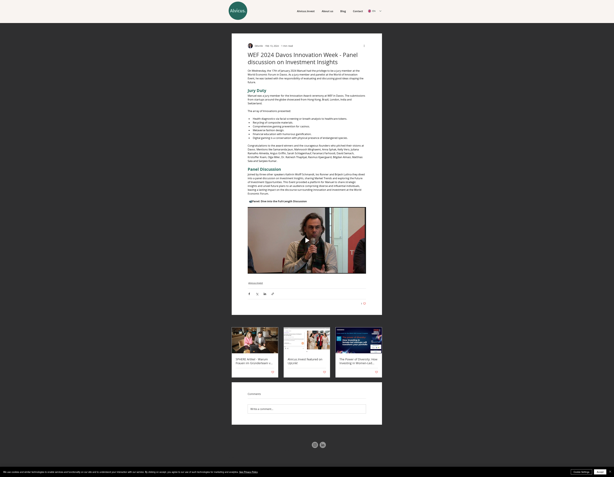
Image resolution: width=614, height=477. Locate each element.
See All (378, 321)
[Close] (610, 471)
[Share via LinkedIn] (264, 293)
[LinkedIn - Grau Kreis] (323, 445)
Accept (600, 471)
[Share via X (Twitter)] (257, 293)
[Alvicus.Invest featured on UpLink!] (307, 340)
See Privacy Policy (248, 471)
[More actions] (364, 46)
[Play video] (307, 240)
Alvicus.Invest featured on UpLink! (305, 361)
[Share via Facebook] (249, 293)
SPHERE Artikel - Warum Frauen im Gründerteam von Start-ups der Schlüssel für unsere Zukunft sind (255, 361)
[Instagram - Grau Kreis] (315, 445)
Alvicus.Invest (255, 283)
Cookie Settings (581, 471)
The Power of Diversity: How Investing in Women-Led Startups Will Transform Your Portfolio (358, 361)
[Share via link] (272, 293)
